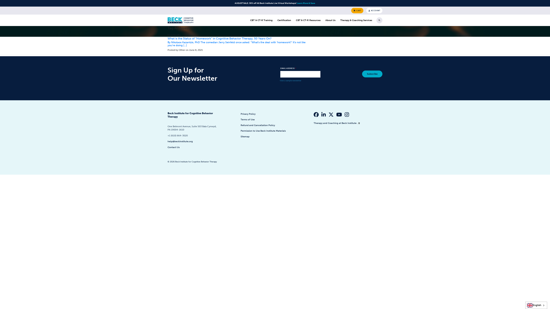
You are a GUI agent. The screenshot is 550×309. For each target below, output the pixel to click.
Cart (358, 11)
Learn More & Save (306, 3)
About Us (330, 20)
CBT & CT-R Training (261, 20)
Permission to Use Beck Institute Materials (263, 130)
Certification (284, 20)
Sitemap (245, 136)
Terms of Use (248, 119)
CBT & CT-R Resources (308, 20)
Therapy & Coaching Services (356, 20)
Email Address (287, 68)
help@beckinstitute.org (180, 141)
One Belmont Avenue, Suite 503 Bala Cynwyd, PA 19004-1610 (192, 128)
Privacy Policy (248, 114)
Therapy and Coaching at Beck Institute (335, 123)
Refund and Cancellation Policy (258, 125)
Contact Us (174, 147)
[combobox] (536, 305)
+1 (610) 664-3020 (178, 135)
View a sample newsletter (290, 80)
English (537, 305)
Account (375, 11)
